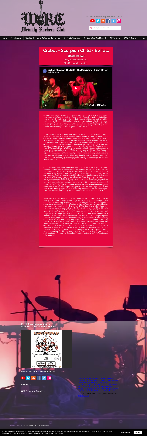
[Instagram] (119, 21)
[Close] (144, 432)
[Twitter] (113, 21)
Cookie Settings (125, 432)
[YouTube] (92, 21)
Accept (137, 432)
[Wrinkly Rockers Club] (98, 21)
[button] (46, 349)
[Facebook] (108, 21)
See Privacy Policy (56, 433)
